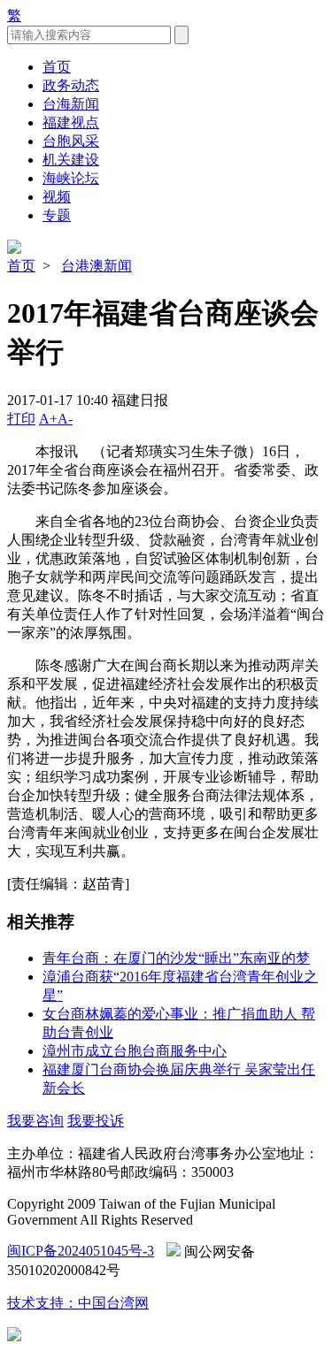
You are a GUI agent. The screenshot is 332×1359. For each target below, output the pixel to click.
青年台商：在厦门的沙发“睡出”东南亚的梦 (176, 958)
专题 (56, 215)
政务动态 (70, 85)
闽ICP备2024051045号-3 (80, 1250)
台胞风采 (70, 141)
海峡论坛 (70, 178)
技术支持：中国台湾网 (78, 1302)
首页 (56, 66)
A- (65, 418)
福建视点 (70, 122)
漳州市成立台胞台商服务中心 (134, 1050)
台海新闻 (70, 103)
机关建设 (70, 159)
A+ (48, 418)
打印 (21, 418)
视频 (56, 196)
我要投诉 (95, 1120)
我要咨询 (35, 1120)
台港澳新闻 (96, 265)
